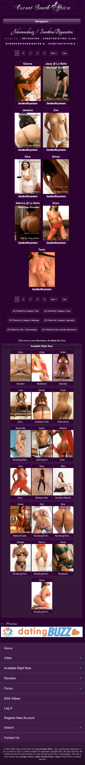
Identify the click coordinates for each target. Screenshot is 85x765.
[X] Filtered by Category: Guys (57, 310)
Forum (8, 688)
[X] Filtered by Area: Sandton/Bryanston (59, 329)
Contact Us (11, 737)
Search (9, 727)
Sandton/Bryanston (27, 103)
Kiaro (56, 203)
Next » (54, 53)
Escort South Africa (44, 748)
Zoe (56, 110)
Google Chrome (27, 756)
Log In (8, 708)
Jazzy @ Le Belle (56, 63)
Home (8, 648)
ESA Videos (12, 698)
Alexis (56, 156)
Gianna (27, 63)
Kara (28, 156)
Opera (57, 756)
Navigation (41, 21)
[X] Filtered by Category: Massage (24, 320)
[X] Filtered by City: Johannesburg (22, 329)
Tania (41, 249)
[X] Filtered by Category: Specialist (59, 320)
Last (64, 53)
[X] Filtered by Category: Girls (26, 310)
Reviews (10, 678)
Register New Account (19, 717)
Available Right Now (17, 668)
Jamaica (27, 110)
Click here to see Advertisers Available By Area (41, 340)
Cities (8, 658)
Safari (37, 756)
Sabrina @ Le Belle (28, 203)
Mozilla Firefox (47, 756)
